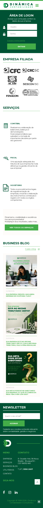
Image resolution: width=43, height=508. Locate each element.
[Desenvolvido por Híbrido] (39, 501)
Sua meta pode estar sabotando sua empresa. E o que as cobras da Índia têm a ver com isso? (21, 392)
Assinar (14, 423)
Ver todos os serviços (21, 227)
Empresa (7, 459)
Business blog (10, 466)
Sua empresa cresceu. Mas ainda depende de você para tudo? (20, 295)
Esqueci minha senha (16, 41)
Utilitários (8, 470)
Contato (7, 474)
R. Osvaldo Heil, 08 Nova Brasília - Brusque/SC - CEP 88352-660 (28, 461)
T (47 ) (25, 469)
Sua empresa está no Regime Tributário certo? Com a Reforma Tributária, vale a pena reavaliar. (21, 343)
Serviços (7, 462)
